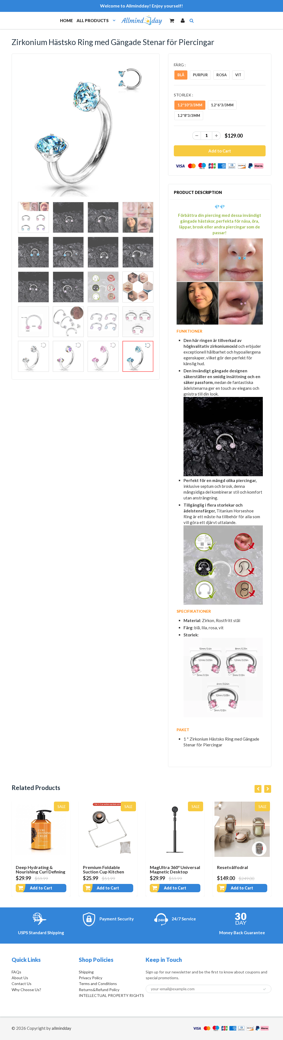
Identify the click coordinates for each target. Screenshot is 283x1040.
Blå (180, 75)
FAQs (16, 972)
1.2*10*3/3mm (189, 105)
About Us (20, 977)
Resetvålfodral (232, 867)
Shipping (86, 972)
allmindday (61, 1028)
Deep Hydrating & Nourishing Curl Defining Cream (40, 872)
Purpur (200, 75)
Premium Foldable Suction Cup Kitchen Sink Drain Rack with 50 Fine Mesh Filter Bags (106, 874)
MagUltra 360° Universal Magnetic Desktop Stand (175, 872)
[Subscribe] (264, 989)
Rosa (221, 75)
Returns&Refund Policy (99, 989)
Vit (238, 75)
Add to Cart (41, 888)
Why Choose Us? (26, 989)
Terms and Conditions (98, 983)
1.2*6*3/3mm (222, 105)
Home (66, 20)
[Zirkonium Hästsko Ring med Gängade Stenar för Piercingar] (85, 129)
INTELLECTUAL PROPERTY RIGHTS (111, 995)
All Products (93, 20)
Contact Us (22, 983)
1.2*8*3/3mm (188, 115)
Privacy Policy (90, 977)
